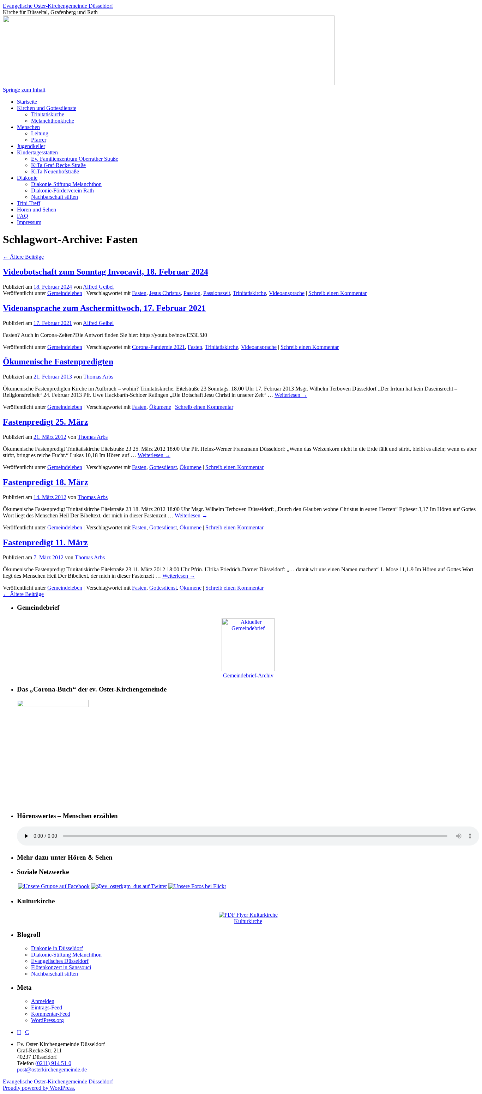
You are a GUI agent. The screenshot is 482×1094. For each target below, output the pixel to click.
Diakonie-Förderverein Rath (62, 190)
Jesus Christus (165, 293)
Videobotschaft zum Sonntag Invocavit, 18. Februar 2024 (105, 271)
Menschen (28, 127)
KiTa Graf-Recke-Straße (58, 165)
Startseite (27, 102)
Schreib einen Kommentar (337, 293)
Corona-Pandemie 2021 (158, 347)
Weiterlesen (291, 395)
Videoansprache (287, 293)
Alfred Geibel (98, 287)
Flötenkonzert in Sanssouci (61, 967)
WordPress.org (47, 1020)
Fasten (139, 293)
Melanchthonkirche (52, 121)
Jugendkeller (31, 146)
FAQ (22, 216)
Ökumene (160, 407)
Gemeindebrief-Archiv (248, 675)
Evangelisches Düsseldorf (60, 961)
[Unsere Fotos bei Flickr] (197, 886)
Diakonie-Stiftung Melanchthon (66, 184)
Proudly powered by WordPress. (39, 1088)
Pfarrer (38, 140)
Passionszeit (216, 293)
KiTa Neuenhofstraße (55, 171)
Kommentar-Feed (50, 1014)
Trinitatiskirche (47, 114)
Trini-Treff (28, 203)
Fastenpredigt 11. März (45, 542)
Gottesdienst (163, 467)
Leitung (39, 133)
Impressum (29, 222)
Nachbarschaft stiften (54, 197)
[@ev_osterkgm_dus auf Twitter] (129, 886)
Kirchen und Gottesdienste (46, 108)
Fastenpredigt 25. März (45, 421)
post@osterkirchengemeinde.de (52, 1070)
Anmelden (42, 1001)
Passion (191, 293)
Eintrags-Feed (46, 1007)
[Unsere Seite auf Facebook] (54, 886)
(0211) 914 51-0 (53, 1063)
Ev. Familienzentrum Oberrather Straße (74, 159)
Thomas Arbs (98, 377)
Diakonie (27, 178)
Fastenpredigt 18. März (45, 482)
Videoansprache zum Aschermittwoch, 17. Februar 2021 (104, 308)
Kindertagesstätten (37, 152)
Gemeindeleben (64, 293)
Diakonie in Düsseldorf (57, 948)
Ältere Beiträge (23, 257)
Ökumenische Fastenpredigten (58, 361)
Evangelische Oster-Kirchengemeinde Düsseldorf (58, 6)
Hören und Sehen (36, 210)
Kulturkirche (248, 921)
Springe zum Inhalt (24, 90)
